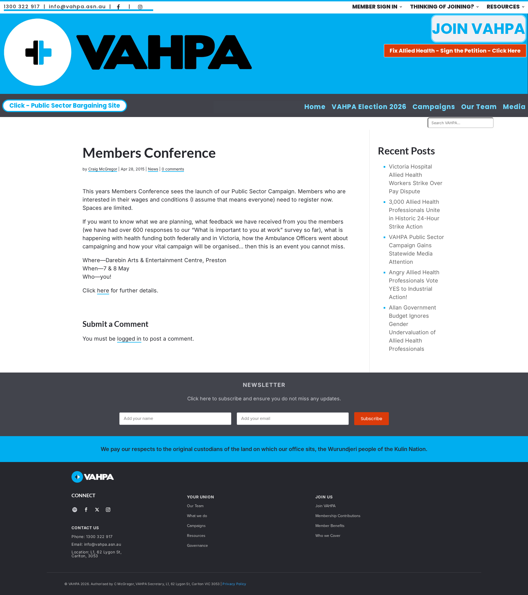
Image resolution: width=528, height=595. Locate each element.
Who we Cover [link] (327, 536)
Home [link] (315, 107)
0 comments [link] (173, 169)
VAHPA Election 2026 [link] (369, 107)
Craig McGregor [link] (102, 169)
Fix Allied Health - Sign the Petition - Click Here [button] (455, 51)
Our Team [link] (479, 107)
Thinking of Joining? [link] (442, 6)
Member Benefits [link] (330, 526)
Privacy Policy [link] (234, 584)
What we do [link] (197, 516)
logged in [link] (129, 338)
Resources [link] (503, 6)
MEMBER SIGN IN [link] (374, 6)
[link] (118, 6)
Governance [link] (197, 546)
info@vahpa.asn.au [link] (77, 6)
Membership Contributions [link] (338, 516)
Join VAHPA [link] (325, 506)
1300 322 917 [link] (22, 6)
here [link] (103, 290)
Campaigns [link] (434, 107)
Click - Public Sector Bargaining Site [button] (64, 105)
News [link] (153, 169)
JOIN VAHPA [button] (478, 28)
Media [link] (514, 107)
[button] (74, 510)
